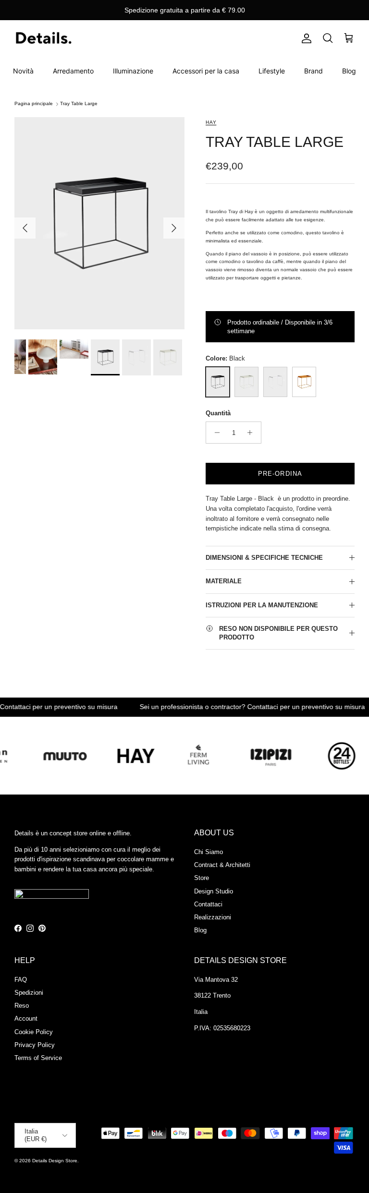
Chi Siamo (208, 852)
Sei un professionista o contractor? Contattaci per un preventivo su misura (233, 707)
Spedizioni (28, 992)
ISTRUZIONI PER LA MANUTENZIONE (262, 605)
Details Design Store (54, 1160)
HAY (211, 122)
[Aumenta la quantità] (252, 432)
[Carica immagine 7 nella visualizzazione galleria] (99, 223)
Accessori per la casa (205, 71)
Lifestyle (271, 71)
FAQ (20, 979)
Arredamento (73, 71)
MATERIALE (224, 581)
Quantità (218, 413)
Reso (21, 1005)
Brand (313, 71)
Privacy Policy (34, 1044)
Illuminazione (133, 71)
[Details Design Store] (43, 39)
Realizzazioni (212, 917)
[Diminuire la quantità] (214, 432)
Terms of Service (38, 1057)
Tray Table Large (79, 104)
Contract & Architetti (222, 864)
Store (201, 877)
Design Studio (213, 891)
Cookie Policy (33, 1032)
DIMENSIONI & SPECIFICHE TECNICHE (264, 557)
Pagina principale (33, 104)
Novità (23, 71)
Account (25, 1018)
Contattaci (208, 904)
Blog (349, 71)
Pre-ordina (280, 473)
